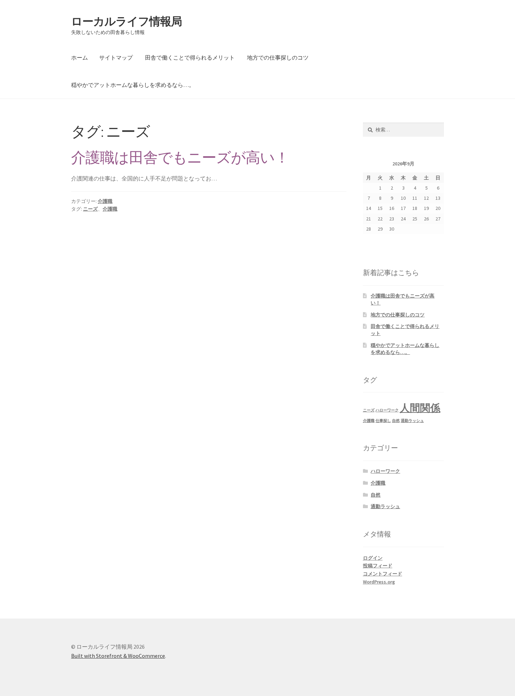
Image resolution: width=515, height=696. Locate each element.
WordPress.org (379, 582)
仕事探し (383, 420)
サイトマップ (116, 57)
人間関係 (420, 407)
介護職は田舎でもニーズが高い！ (180, 157)
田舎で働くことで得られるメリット (190, 57)
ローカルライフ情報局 (126, 21)
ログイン (373, 558)
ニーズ (90, 209)
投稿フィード (377, 565)
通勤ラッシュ (412, 420)
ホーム (79, 57)
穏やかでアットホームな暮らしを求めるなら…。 (132, 84)
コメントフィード (382, 574)
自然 (396, 420)
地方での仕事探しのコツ (278, 57)
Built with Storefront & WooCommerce (118, 655)
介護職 (105, 201)
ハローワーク (387, 410)
